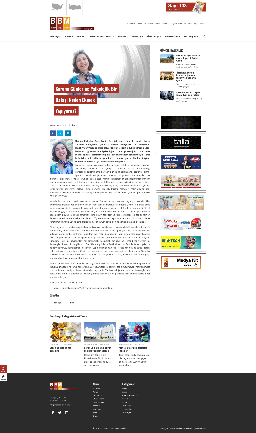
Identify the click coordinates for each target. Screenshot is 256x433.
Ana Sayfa (55, 36)
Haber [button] (68, 36)
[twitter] (60, 414)
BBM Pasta (188, 23)
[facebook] (53, 414)
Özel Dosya (126, 406)
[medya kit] (181, 262)
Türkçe (75, 7)
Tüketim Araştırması (130, 395)
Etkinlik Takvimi (161, 23)
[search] (204, 36)
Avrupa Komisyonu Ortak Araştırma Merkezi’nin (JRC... (187, 65)
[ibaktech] (181, 242)
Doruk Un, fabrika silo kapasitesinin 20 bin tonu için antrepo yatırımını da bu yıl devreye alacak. (98, 360)
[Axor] (181, 122)
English (58, 7)
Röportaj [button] (136, 36)
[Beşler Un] (181, 181)
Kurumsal (131, 23)
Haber (124, 388)
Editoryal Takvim (175, 23)
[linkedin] (66, 414)
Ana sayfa (163, 428)
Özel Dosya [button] (153, 36)
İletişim (202, 23)
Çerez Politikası (200, 428)
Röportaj (125, 402)
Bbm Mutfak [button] (171, 36)
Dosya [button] (80, 36)
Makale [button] (122, 36)
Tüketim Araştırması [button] (101, 36)
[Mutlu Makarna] (181, 161)
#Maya (57, 302)
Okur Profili (148, 23)
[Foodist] (181, 222)
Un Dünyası (126, 412)
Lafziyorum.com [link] (85, 287)
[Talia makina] (181, 142)
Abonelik (96, 406)
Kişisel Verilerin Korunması (181, 428)
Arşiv (196, 23)
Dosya (124, 392)
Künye (139, 23)
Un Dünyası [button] (190, 36)
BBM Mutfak (127, 409)
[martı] (181, 202)
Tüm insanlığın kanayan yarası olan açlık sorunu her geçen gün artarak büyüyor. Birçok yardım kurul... (134, 360)
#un (72, 302)
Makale (125, 399)
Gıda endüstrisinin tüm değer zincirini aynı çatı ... (187, 85)
